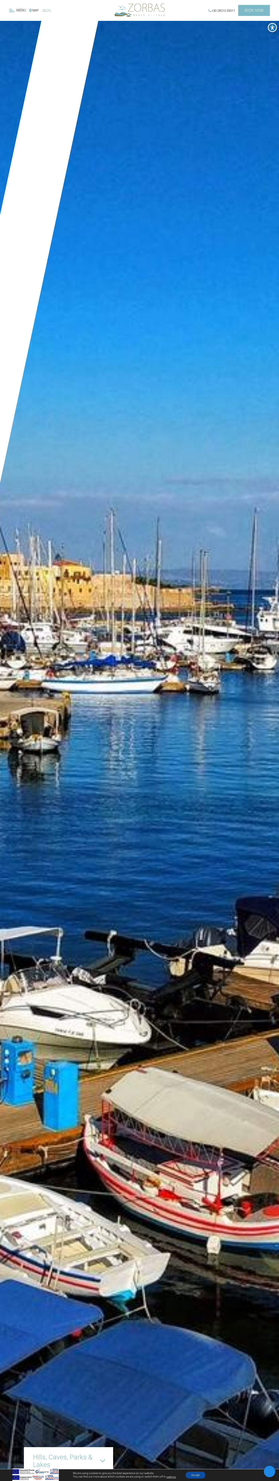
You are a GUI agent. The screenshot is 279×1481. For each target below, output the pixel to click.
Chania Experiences (49, 83)
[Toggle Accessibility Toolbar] (272, 27)
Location (61, 76)
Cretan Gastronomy (54, 62)
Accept (195, 1475)
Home (75, 25)
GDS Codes (53, 102)
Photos (63, 69)
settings (171, 1477)
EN (44, 10)
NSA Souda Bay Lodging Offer (45, 93)
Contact (53, 109)
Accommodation (62, 40)
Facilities (66, 47)
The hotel (69, 32)
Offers (66, 54)
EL (50, 10)
